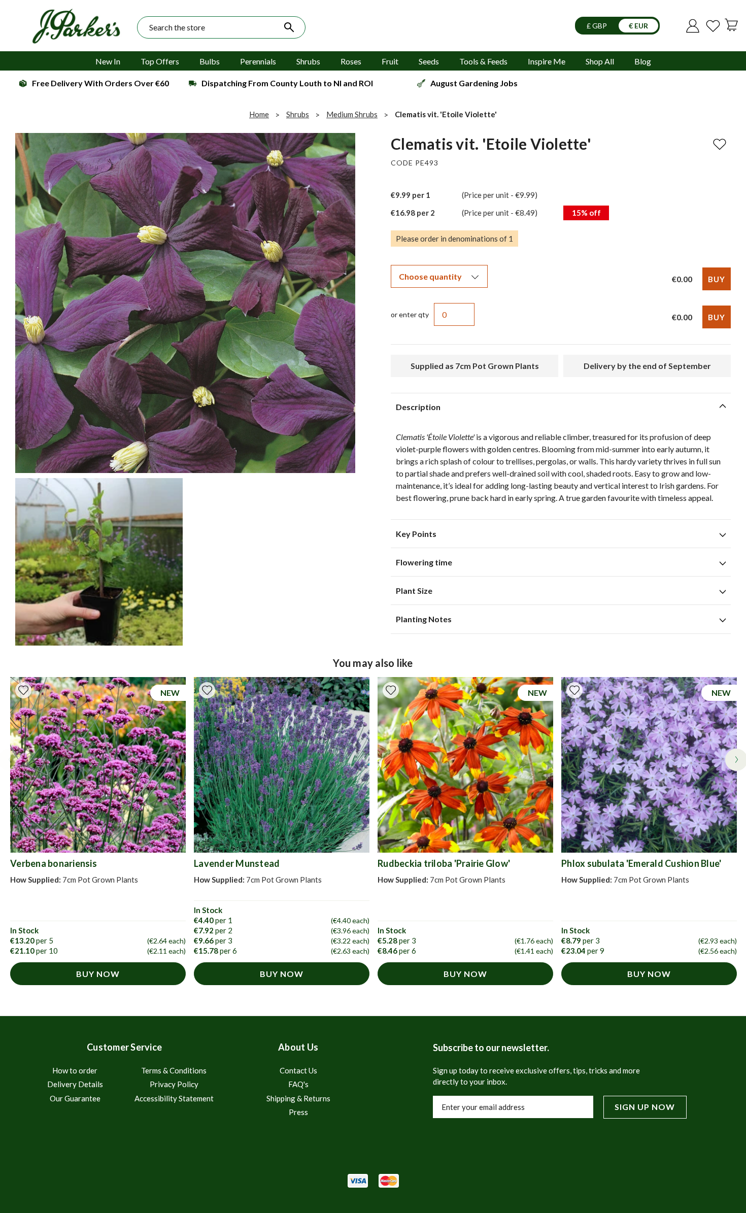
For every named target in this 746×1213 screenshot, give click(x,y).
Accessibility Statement (174, 1098)
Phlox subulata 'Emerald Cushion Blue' (641, 863)
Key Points (416, 533)
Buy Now (98, 974)
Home (259, 114)
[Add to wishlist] (23, 690)
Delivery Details (75, 1084)
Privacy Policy (174, 1084)
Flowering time (424, 562)
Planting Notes (424, 619)
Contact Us (298, 1070)
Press (298, 1112)
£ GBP (597, 25)
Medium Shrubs (352, 114)
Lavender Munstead (237, 863)
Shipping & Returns (298, 1098)
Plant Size (414, 590)
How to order (74, 1070)
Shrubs (297, 114)
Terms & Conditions (174, 1070)
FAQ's (298, 1084)
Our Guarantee (75, 1098)
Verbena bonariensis (53, 863)
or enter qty (410, 314)
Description (418, 407)
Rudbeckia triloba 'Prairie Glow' (444, 863)
